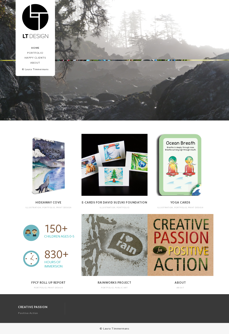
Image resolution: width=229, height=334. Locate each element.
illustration (33, 207)
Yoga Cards (180, 202)
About (35, 62)
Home (35, 47)
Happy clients (35, 57)
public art (121, 287)
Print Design (64, 207)
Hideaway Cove (49, 202)
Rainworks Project (114, 282)
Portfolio (35, 52)
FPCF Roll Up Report (48, 282)
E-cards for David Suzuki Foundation (114, 202)
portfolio (48, 207)
